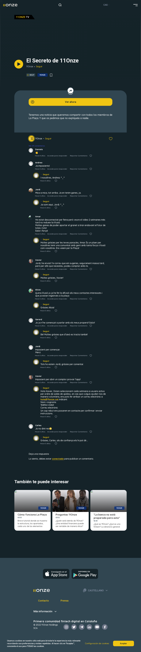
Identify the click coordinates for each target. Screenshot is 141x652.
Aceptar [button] (123, 643)
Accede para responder (57, 156)
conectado (58, 458)
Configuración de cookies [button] (97, 643)
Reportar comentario (78, 156)
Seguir (39, 66)
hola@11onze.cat (49, 399)
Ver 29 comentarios (37, 146)
